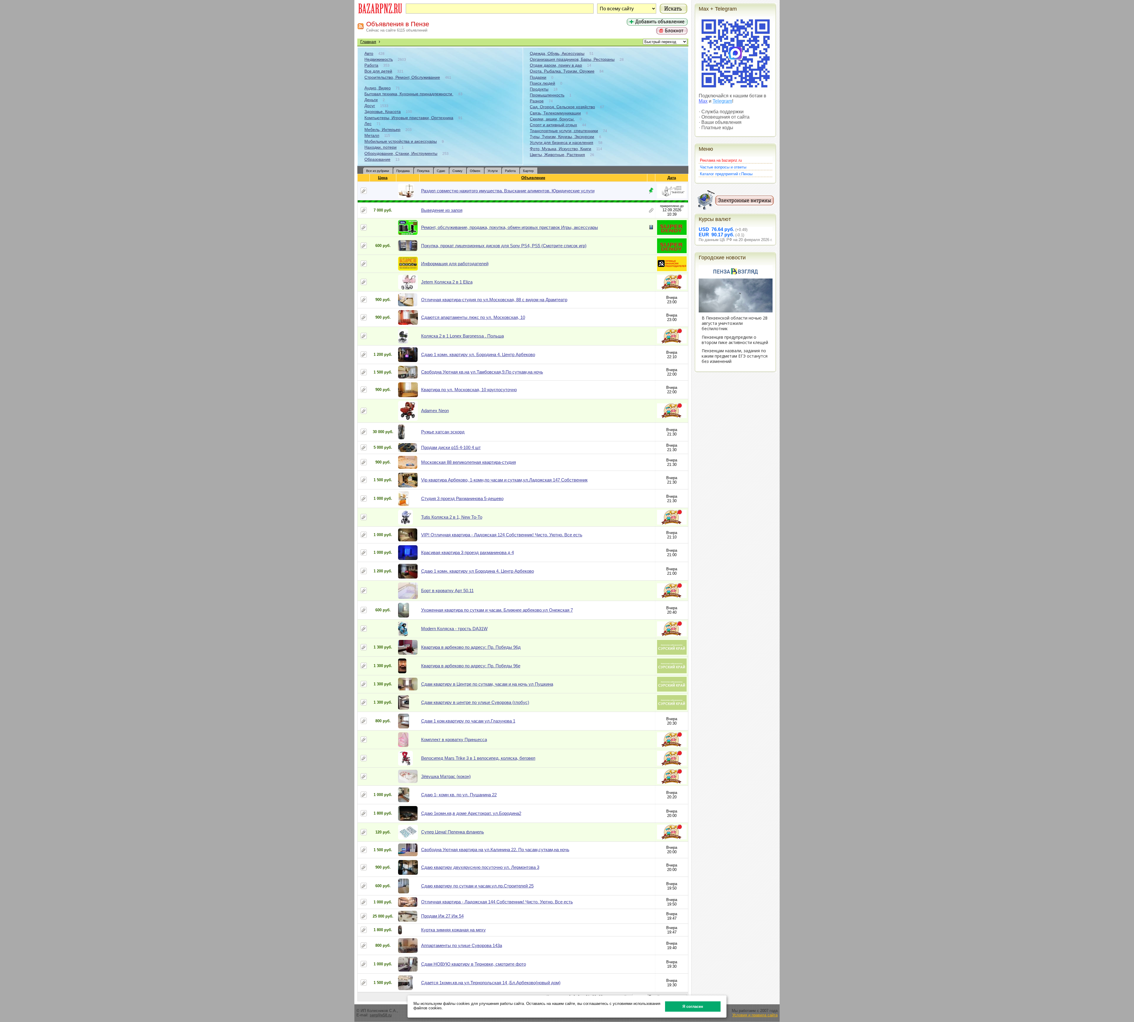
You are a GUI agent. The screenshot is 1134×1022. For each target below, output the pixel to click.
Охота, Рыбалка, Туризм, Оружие (562, 71)
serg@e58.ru (381, 1015)
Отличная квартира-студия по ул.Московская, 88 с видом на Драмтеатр (494, 299)
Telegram (722, 101)
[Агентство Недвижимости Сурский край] (672, 653)
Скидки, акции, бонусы (552, 119)
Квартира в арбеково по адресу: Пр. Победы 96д (471, 647)
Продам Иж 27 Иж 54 (442, 915)
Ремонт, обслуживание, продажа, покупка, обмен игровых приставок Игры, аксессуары (509, 227)
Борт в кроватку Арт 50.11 (447, 590)
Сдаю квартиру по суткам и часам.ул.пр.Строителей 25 (477, 885)
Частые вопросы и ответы (723, 167)
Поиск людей (542, 83)
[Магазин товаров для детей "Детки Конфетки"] (672, 288)
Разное (537, 101)
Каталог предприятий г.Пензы (726, 174)
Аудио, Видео (377, 88)
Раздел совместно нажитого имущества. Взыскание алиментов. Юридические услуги (507, 190)
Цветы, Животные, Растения (557, 154)
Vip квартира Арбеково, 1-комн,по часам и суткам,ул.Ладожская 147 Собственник (504, 479)
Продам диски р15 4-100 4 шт (451, 447)
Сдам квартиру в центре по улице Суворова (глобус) (475, 702)
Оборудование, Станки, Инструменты (400, 153)
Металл (371, 135)
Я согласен (692, 1006)
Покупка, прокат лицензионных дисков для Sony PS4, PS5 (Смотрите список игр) (503, 245)
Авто (368, 53)
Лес (368, 123)
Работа (371, 65)
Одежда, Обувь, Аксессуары (557, 53)
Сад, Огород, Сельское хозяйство (562, 106)
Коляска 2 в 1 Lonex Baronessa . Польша (462, 335)
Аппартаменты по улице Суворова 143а (461, 945)
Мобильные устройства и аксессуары (400, 141)
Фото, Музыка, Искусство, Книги (560, 148)
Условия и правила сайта (755, 1015)
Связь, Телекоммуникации (555, 113)
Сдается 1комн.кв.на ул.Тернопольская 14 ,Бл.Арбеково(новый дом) (491, 982)
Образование (377, 159)
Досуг (369, 105)
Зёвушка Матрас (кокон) (446, 776)
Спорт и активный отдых (553, 124)
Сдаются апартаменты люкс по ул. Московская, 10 (473, 317)
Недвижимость (378, 59)
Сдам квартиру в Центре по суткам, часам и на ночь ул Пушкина (487, 684)
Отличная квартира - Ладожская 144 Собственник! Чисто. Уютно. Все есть (497, 901)
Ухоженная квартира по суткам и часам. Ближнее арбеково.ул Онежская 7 (497, 609)
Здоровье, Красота (382, 111)
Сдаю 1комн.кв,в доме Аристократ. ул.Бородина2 (471, 813)
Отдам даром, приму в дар (556, 65)
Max (703, 101)
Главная (368, 41)
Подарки (538, 77)
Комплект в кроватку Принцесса (454, 739)
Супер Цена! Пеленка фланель (452, 831)
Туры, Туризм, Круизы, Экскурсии (562, 136)
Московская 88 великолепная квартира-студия (468, 462)
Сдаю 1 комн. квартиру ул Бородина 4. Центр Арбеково (477, 571)
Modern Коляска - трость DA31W (454, 628)
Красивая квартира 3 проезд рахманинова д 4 (467, 552)
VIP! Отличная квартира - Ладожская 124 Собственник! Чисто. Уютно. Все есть (501, 534)
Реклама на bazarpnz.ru (721, 160)
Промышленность (547, 95)
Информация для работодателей (454, 263)
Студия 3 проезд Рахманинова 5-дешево (462, 498)
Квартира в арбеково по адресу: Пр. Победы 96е (470, 665)
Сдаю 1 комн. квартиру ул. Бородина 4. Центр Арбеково (478, 354)
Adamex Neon (435, 410)
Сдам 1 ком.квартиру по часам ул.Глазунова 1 (468, 720)
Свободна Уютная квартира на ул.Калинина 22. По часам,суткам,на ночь (495, 849)
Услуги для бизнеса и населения (561, 142)
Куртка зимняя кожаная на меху (453, 929)
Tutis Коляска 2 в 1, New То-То (451, 517)
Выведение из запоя (441, 210)
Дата (671, 178)
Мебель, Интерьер (382, 129)
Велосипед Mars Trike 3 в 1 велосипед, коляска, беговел (478, 758)
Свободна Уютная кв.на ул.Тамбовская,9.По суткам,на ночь (482, 371)
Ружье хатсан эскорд (443, 431)
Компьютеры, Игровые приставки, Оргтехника (408, 117)
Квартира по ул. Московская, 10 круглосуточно (469, 389)
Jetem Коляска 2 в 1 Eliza (446, 281)
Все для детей (378, 71)
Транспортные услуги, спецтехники (564, 130)
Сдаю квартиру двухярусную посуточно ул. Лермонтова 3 (480, 867)
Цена (382, 178)
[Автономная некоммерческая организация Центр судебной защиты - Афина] (672, 197)
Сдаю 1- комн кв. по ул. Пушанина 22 (459, 794)
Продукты (539, 89)
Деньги (371, 99)
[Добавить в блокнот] (363, 190)
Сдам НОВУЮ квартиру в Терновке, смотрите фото (473, 964)
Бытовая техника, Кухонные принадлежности (408, 93)
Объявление (533, 178)
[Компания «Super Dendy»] (672, 233)
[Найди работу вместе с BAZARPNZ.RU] (672, 270)
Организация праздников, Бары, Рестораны (572, 59)
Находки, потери (380, 147)
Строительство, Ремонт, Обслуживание (402, 77)
